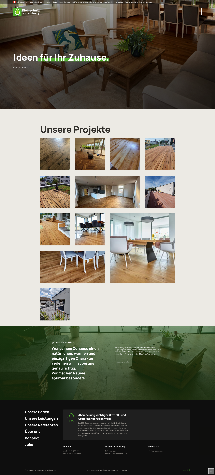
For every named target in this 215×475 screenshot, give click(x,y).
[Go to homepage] (103, 11)
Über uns (32, 431)
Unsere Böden (37, 412)
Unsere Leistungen (41, 418)
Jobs (29, 444)
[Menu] (198, 11)
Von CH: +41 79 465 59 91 (72, 453)
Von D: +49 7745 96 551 (71, 451)
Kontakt (32, 438)
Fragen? (185, 470)
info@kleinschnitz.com (156, 451)
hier (150, 2)
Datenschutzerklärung (94, 470)
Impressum (125, 470)
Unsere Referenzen (41, 425)
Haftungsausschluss (111, 470)
